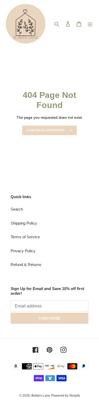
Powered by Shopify (65, 395)
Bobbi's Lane (40, 395)
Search (17, 209)
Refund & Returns (26, 264)
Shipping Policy (24, 223)
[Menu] (90, 24)
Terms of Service (25, 237)
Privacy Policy (23, 251)
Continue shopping (45, 130)
